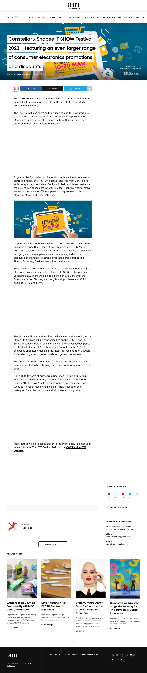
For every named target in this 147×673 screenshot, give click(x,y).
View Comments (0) (53, 544)
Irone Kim (27, 528)
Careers (75, 654)
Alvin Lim (53, 654)
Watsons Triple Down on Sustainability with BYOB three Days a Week (21, 606)
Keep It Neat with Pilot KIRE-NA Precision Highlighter (53, 606)
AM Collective (64, 654)
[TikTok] (136, 495)
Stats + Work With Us (89, 654)
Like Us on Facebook (117, 507)
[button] (8, 17)
